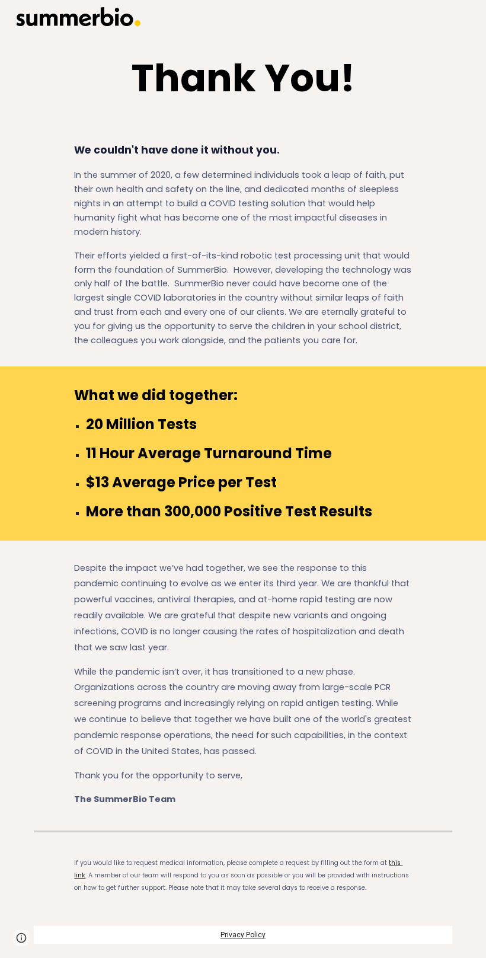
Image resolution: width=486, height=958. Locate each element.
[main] (243, 78)
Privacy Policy (243, 935)
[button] (21, 938)
